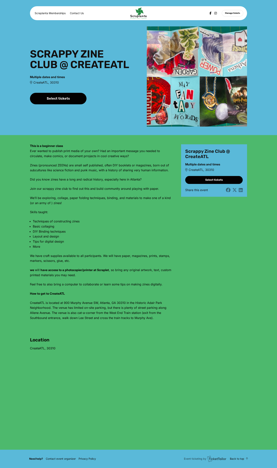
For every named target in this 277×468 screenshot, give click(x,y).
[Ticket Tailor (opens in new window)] (216, 458)
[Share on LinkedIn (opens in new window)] (241, 190)
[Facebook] (210, 13)
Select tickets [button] (58, 98)
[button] (61, 458)
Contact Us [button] (77, 13)
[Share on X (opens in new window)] (234, 190)
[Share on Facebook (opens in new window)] (228, 190)
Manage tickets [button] (232, 13)
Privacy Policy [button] (87, 458)
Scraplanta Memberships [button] (50, 13)
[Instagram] (215, 13)
